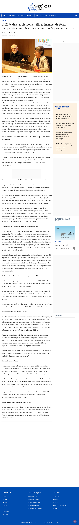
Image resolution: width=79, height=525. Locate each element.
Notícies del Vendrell (34, 502)
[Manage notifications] (74, 521)
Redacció (5, 35)
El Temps (52, 15)
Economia (43, 15)
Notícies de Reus (32, 497)
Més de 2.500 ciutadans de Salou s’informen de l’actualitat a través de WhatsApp (64, 136)
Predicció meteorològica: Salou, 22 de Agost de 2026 (64, 245)
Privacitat (55, 499)
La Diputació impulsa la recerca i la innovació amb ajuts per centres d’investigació (64, 147)
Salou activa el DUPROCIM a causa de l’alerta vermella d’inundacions (65, 125)
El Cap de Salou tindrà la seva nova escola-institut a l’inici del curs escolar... (64, 116)
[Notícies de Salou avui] (39, 7)
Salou (5, 15)
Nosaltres (55, 508)
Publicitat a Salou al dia (59, 505)
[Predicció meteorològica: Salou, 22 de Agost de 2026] (65, 233)
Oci (36, 15)
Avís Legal (56, 497)
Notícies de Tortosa (33, 499)
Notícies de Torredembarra (35, 508)
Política (12, 15)
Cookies (55, 502)
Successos (21, 15)
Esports (30, 15)
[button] (76, 15)
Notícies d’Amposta (33, 505)
